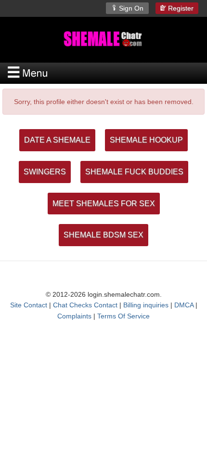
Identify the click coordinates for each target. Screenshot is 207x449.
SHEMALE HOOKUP (146, 140)
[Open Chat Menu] (103, 73)
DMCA (184, 305)
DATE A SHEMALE (57, 140)
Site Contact (28, 305)
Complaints (74, 316)
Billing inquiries (145, 305)
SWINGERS (45, 172)
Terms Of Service (123, 316)
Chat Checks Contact (85, 305)
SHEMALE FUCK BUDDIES (134, 172)
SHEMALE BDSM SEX (103, 235)
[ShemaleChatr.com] (103, 39)
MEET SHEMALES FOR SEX (103, 203)
